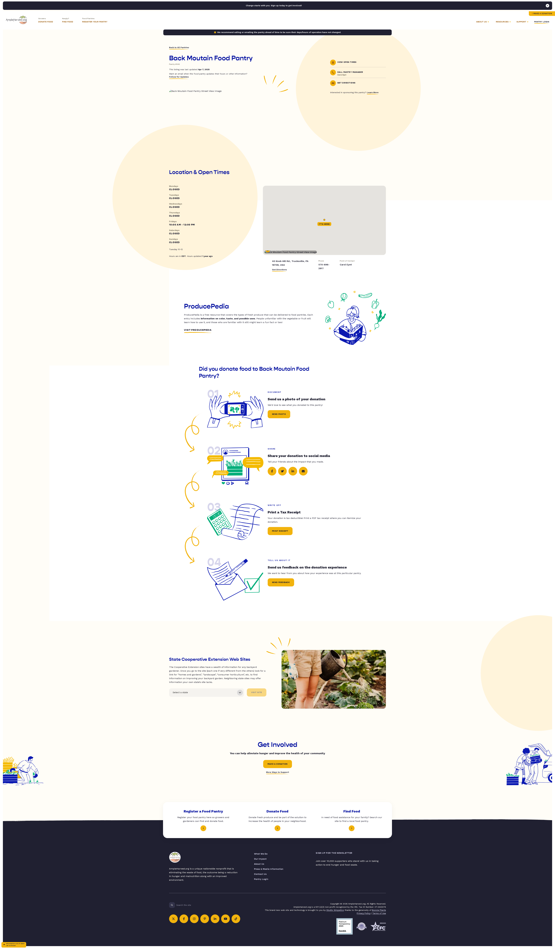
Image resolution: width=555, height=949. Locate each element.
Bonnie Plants (379, 910)
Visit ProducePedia (198, 330)
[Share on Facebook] (272, 471)
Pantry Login (541, 22)
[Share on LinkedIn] (292, 471)
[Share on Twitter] (282, 471)
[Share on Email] (303, 471)
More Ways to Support (277, 772)
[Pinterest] (204, 918)
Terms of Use (379, 913)
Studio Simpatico (335, 910)
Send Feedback (281, 582)
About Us (259, 864)
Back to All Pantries (179, 47)
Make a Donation (542, 14)
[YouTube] (225, 918)
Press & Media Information (268, 869)
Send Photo (279, 414)
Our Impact (260, 859)
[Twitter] (173, 918)
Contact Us (260, 874)
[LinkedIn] (215, 918)
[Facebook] (184, 918)
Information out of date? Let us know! (15, 944)
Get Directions (279, 269)
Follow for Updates (179, 77)
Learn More (373, 92)
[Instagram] (194, 918)
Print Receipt (280, 531)
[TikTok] (236, 918)
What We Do (261, 854)
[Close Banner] (547, 5)
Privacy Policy (363, 913)
